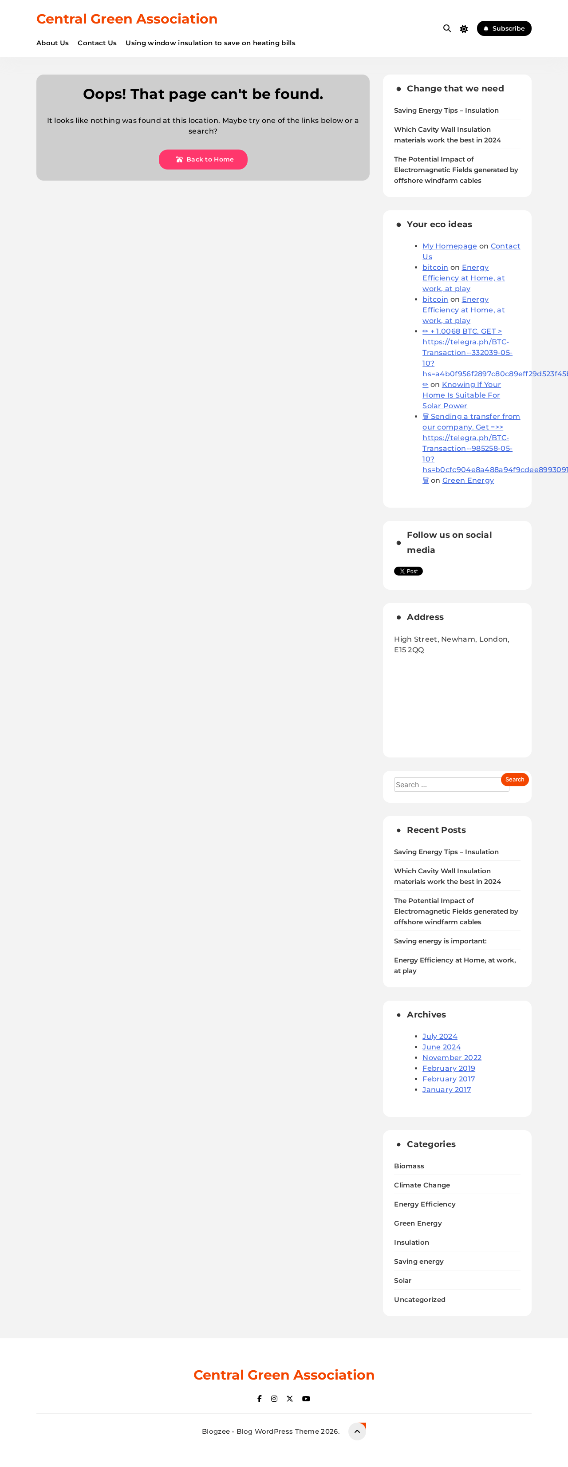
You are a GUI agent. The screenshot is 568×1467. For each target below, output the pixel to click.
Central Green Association (127, 19)
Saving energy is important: (440, 941)
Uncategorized (420, 1299)
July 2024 (440, 1036)
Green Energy (468, 480)
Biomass (409, 1166)
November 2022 (451, 1057)
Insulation (411, 1242)
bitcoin (435, 267)
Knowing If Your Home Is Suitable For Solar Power (461, 395)
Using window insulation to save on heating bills (210, 43)
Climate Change (422, 1185)
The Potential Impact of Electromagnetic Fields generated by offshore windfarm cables (456, 170)
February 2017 (448, 1079)
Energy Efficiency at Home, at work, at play (463, 278)
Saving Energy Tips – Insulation (446, 110)
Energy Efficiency (425, 1204)
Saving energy (419, 1261)
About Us (52, 43)
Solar (403, 1280)
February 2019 (448, 1068)
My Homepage (449, 246)
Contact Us (97, 43)
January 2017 (446, 1089)
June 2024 (441, 1047)
